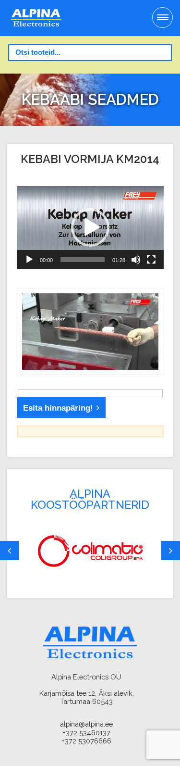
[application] (90, 227)
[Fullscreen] (151, 259)
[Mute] (136, 259)
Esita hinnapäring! (58, 408)
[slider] (82, 259)
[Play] (29, 259)
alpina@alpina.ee (86, 724)
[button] (90, 227)
